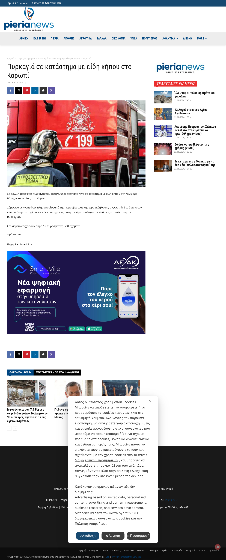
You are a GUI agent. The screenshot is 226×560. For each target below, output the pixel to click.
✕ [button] (149, 400)
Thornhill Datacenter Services (126, 556)
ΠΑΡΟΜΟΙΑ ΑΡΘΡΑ (20, 372)
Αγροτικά (129, 550)
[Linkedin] (34, 90)
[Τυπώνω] (43, 90)
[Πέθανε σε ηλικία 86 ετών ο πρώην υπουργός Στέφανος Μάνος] (76, 393)
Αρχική (10, 58)
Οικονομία (153, 550)
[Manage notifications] (218, 547)
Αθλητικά (190, 550)
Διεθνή (201, 550)
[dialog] (113, 469)
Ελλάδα (140, 550)
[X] (18, 90)
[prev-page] (9, 428)
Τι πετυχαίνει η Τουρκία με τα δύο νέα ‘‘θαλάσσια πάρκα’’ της (194, 163)
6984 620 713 (172, 499)
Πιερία (105, 550)
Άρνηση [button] (114, 535)
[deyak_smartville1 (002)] (76, 292)
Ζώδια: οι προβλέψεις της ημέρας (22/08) (191, 146)
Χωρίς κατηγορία (26, 58)
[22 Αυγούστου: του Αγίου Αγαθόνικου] (163, 114)
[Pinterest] (26, 90)
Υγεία (164, 550)
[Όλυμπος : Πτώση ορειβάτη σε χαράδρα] (163, 97)
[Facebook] (10, 90)
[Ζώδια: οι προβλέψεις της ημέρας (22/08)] (163, 149)
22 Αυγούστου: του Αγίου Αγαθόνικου (190, 111)
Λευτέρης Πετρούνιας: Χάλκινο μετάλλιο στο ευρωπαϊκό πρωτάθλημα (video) (195, 130)
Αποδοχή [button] (89, 535)
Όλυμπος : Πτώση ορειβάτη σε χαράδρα (194, 94)
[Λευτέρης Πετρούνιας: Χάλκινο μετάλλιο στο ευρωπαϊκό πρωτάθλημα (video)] (163, 131)
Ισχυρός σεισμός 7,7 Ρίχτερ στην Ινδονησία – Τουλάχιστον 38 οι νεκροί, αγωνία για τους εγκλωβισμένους (27, 415)
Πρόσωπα (214, 550)
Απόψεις (116, 550)
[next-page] (15, 428)
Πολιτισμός (176, 550)
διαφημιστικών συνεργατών (96, 518)
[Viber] (51, 90)
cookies (124, 518)
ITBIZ (107, 556)
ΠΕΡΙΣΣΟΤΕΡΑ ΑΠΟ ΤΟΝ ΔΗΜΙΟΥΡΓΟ (57, 372)
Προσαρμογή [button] (140, 535)
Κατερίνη (94, 550)
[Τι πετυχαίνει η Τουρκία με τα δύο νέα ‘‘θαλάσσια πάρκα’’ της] (163, 166)
